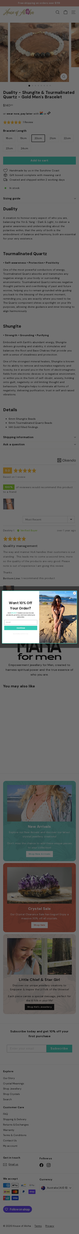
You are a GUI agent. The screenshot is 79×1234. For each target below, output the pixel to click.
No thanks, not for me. (20, 633)
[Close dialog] (74, 593)
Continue (21, 628)
